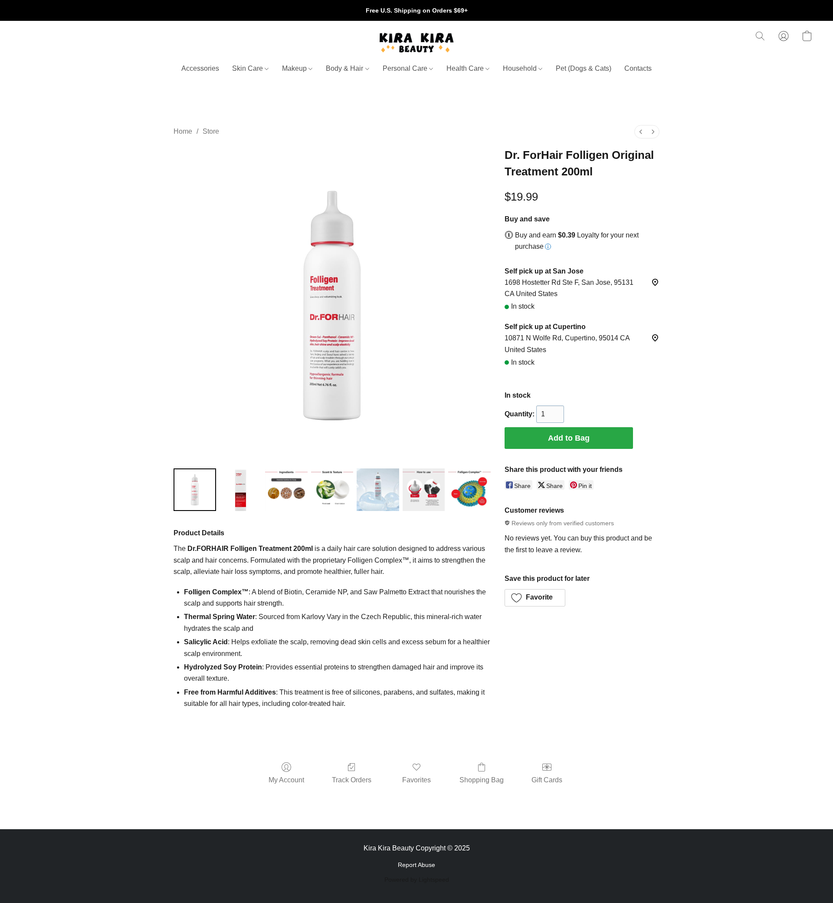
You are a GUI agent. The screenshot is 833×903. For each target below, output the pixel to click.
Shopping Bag (481, 780)
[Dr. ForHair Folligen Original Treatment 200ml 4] (378, 489)
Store (211, 131)
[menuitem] (641, 131)
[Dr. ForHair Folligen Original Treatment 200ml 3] (332, 489)
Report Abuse (416, 864)
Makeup (295, 68)
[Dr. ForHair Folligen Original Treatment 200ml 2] (286, 489)
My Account (286, 780)
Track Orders (351, 780)
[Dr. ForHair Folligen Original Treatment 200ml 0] (195, 489)
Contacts (638, 68)
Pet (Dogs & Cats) (583, 68)
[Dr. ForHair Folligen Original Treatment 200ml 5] (424, 489)
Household (520, 68)
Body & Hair (345, 68)
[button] (416, 42)
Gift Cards (546, 780)
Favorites (416, 780)
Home (183, 131)
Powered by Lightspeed (416, 879)
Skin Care (248, 68)
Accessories (200, 68)
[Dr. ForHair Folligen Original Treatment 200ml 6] (469, 489)
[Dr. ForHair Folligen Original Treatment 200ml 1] (241, 489)
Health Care (465, 68)
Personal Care (406, 68)
